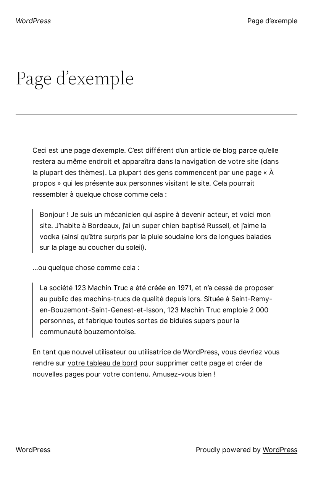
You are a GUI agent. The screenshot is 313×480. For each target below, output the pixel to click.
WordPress (33, 21)
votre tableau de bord (102, 363)
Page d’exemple (272, 21)
